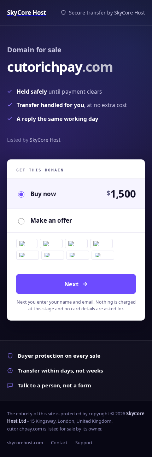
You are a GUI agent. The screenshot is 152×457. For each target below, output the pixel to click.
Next (71, 284)
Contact (59, 442)
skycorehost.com (25, 442)
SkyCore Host (45, 139)
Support (84, 442)
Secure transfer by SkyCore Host (107, 12)
